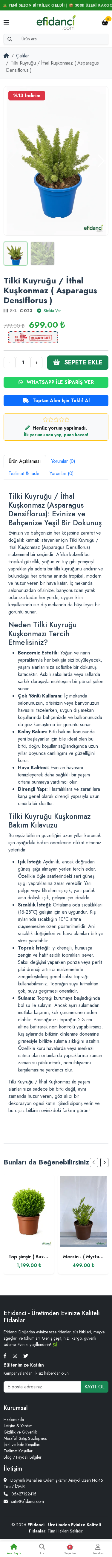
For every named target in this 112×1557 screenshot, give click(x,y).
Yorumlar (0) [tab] (63, 461)
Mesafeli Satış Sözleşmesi (25, 1438)
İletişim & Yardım (18, 1426)
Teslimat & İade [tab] (24, 473)
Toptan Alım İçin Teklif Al (60, 400)
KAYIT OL (95, 1386)
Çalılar (22, 55)
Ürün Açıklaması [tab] (25, 461)
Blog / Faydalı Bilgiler (23, 1457)
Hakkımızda (14, 1419)
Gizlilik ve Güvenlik (20, 1432)
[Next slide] (104, 1162)
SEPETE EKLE (82, 362)
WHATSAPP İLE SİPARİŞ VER (59, 382)
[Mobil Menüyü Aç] (6, 22)
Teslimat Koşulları (18, 1451)
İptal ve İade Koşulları (22, 1445)
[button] (101, 160)
